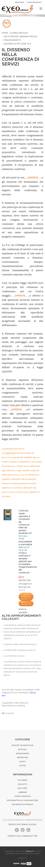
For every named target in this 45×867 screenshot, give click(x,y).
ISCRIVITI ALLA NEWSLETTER (22, 836)
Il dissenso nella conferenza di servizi (20, 644)
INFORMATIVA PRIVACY (22, 804)
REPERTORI (25, 580)
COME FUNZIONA (22, 796)
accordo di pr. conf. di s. (17, 44)
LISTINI (22, 765)
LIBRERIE (22, 792)
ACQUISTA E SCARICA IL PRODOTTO (26, 596)
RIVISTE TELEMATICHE (22, 745)
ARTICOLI (22, 749)
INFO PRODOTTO (26, 603)
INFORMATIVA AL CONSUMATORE (22, 800)
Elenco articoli (19, 33)
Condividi (9, 713)
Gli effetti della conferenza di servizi (20, 650)
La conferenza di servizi (14, 656)
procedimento (12, 40)
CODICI (22, 761)
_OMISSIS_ (33, 177)
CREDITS (22, 858)
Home (5, 33)
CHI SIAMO (23, 780)
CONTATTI (22, 784)
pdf (22, 577)
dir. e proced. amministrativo (20, 36)
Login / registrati (34, 2)
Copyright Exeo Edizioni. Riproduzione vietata (15, 704)
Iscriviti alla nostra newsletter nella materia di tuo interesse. (21, 691)
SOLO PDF (22, 788)
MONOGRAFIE (22, 753)
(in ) (25, 536)
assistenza (19, 2)
